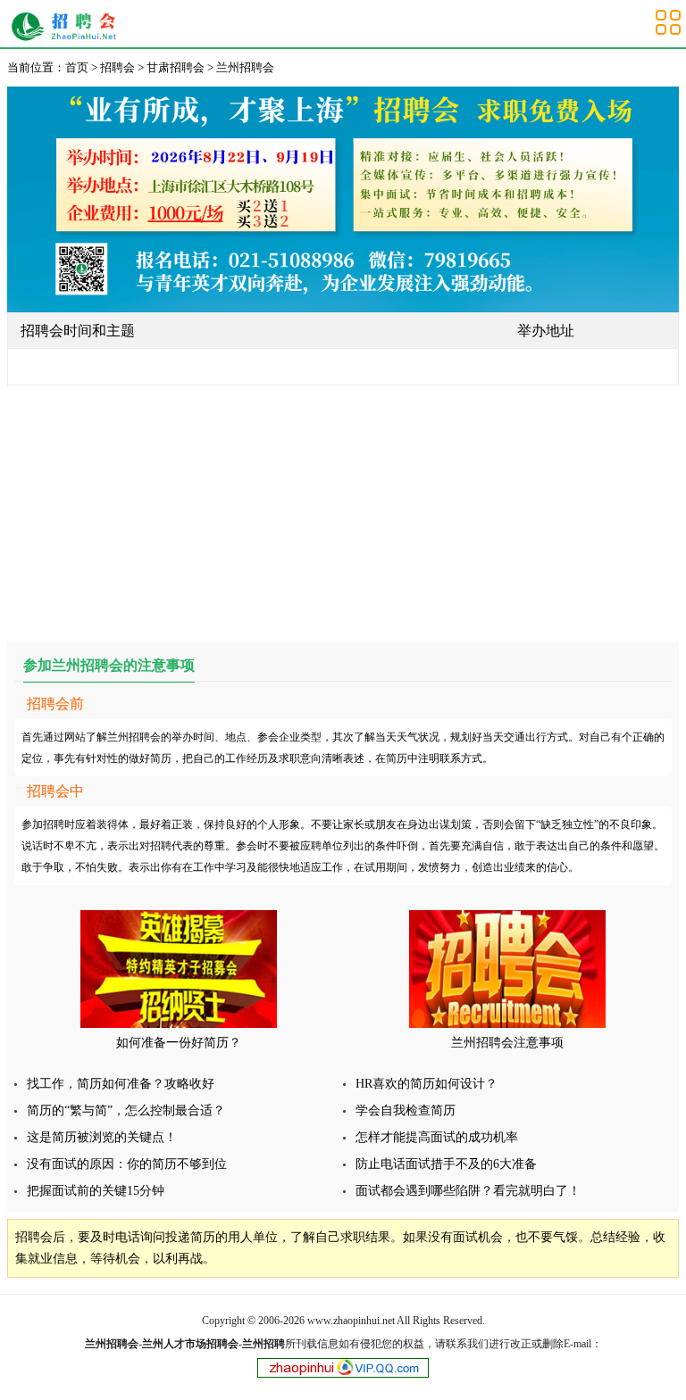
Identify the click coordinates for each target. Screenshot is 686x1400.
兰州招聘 (263, 1344)
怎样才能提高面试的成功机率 (437, 1137)
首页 (76, 67)
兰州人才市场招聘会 (190, 1344)
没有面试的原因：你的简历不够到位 (127, 1164)
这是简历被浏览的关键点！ (102, 1137)
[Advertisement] (343, 510)
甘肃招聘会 (175, 67)
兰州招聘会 (68, 27)
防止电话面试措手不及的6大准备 (446, 1164)
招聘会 (117, 67)
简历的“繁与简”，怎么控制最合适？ (126, 1110)
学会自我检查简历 (406, 1110)
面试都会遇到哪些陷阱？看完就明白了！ (468, 1190)
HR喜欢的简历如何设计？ (427, 1083)
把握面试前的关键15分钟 (95, 1190)
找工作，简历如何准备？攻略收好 (120, 1083)
